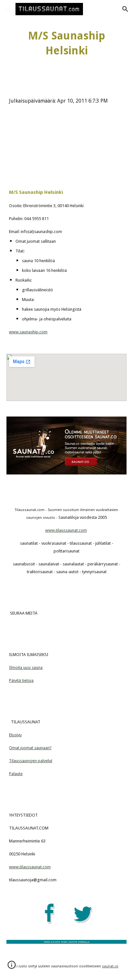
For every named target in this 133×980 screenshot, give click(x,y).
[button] (7, 9)
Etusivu (15, 734)
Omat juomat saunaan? (30, 747)
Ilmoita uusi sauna (26, 667)
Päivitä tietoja (21, 680)
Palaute (16, 773)
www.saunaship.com (28, 331)
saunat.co (110, 966)
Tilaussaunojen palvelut (30, 760)
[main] (66, 43)
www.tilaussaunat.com (66, 530)
